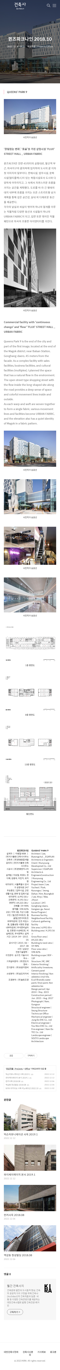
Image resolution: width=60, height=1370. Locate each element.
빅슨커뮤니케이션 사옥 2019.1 (18, 1074)
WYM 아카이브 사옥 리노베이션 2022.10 (22, 1088)
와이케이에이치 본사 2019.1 (17, 1077)
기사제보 (41, 1352)
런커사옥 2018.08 (13, 1081)
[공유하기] (16, 1055)
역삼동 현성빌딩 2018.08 (16, 1084)
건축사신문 (28, 1352)
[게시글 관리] (20, 1055)
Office (27, 1069)
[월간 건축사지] (20, 5)
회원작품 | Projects (14, 1069)
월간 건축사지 (15, 1286)
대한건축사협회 (11, 1352)
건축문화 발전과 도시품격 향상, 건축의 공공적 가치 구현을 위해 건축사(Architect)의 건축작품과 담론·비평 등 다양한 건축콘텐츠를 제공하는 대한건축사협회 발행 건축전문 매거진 (23, 1297)
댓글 (7, 1274)
